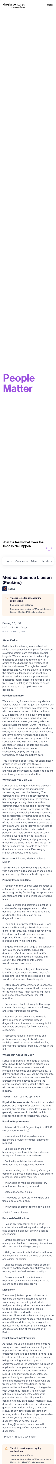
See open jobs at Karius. (22, 605)
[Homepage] (14, 4)
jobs (8, 561)
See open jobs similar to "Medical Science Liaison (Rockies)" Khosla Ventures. (30, 610)
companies (21, 561)
